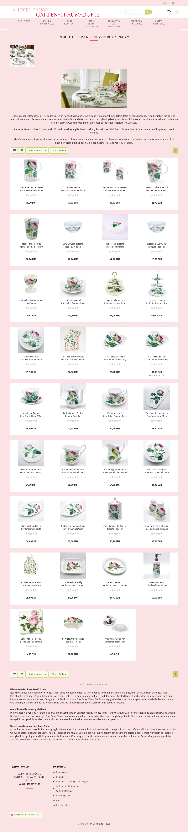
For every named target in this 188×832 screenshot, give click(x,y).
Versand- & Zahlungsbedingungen (72, 781)
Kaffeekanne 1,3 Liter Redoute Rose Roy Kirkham (73, 414)
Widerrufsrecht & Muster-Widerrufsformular (68, 788)
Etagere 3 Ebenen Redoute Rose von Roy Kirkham (156, 301)
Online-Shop (84, 824)
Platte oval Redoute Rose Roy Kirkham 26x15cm (73, 527)
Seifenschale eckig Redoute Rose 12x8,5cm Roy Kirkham (73, 583)
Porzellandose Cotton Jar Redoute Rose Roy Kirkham (114, 527)
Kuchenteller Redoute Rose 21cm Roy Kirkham (31, 470)
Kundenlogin (170, 3)
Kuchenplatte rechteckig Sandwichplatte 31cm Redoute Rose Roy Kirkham (156, 414)
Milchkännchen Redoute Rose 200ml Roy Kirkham (73, 470)
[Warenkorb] (176, 12)
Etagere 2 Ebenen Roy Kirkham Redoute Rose (114, 301)
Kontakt (59, 777)
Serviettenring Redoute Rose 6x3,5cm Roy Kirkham (73, 640)
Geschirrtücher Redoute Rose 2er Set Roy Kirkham (73, 358)
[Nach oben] (180, 827)
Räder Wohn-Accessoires (91, 24)
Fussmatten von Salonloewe (114, 24)
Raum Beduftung (69, 22)
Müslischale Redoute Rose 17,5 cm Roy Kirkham (157, 470)
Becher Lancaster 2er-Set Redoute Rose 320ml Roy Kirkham (115, 188)
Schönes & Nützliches (136, 22)
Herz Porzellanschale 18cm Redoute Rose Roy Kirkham (157, 358)
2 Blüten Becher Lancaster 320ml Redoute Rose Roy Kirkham (73, 188)
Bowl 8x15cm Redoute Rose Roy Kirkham (73, 245)
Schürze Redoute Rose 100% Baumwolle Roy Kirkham (31, 583)
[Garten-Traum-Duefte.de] (56, 10)
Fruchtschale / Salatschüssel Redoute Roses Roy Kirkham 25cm (31, 358)
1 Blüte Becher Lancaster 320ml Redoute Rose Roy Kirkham (31, 188)
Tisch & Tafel (24, 21)
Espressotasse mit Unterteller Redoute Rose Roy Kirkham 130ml (73, 301)
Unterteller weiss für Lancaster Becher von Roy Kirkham (115, 640)
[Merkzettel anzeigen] (169, 12)
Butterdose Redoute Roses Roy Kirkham (114, 245)
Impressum (61, 772)
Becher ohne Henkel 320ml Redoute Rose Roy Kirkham (31, 245)
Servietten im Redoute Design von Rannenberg (31, 640)
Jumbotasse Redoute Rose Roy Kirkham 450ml (31, 414)
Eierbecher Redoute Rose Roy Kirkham (31, 301)
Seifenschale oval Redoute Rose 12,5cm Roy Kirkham (115, 583)
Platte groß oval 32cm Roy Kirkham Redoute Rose (31, 527)
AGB (58, 800)
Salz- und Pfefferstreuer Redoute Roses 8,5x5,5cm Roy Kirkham (156, 527)
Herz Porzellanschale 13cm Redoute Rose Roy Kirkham (115, 358)
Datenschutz (62, 805)
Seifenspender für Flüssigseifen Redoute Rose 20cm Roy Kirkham (157, 583)
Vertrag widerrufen (26, 814)
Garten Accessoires (159, 22)
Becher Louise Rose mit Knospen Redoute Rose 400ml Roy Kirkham (157, 188)
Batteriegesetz (63, 795)
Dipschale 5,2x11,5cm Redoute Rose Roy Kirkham (156, 245)
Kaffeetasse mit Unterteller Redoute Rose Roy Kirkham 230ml (115, 414)
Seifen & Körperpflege (47, 22)
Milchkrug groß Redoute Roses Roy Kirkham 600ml (115, 470)
